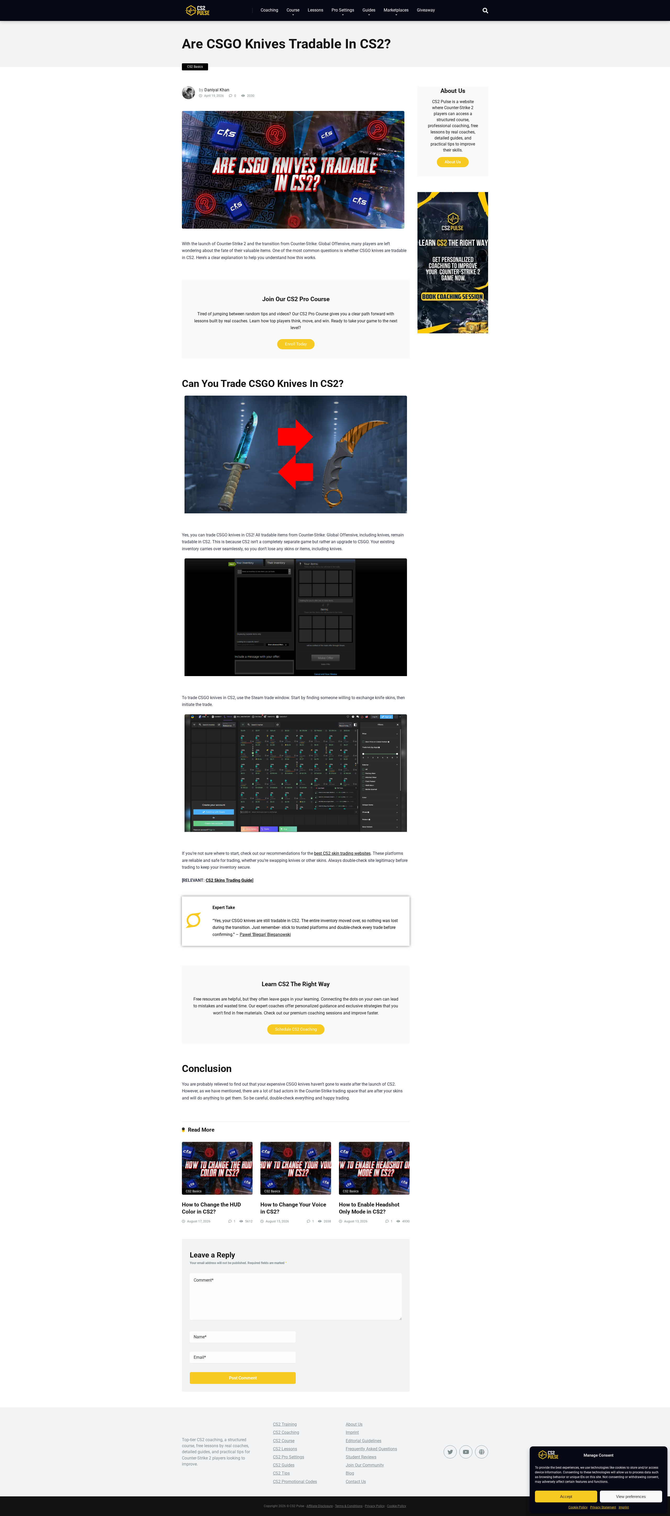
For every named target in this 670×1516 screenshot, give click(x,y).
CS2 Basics (195, 67)
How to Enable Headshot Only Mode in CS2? (369, 1208)
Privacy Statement (603, 1507)
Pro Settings (343, 10)
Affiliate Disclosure (319, 1506)
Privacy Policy (375, 1506)
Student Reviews (361, 1457)
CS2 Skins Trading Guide (229, 880)
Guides (368, 10)
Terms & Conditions (348, 1506)
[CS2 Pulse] (197, 8)
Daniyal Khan (216, 89)
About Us (453, 162)
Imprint (624, 1507)
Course (293, 10)
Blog (350, 1473)
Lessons (315, 10)
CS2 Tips (281, 1473)
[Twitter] (450, 1451)
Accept (566, 1496)
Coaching (269, 10)
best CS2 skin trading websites (342, 853)
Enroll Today (296, 344)
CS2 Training (285, 1424)
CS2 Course (283, 1440)
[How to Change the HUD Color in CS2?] (217, 1168)
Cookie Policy (578, 1507)
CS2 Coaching (286, 1432)
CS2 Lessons (285, 1448)
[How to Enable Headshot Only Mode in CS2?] (374, 1168)
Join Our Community (365, 1465)
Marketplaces (396, 10)
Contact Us (356, 1481)
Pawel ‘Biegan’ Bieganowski (265, 934)
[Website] (481, 1451)
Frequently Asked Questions (371, 1448)
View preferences (631, 1496)
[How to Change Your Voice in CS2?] (295, 1168)
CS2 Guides (283, 1465)
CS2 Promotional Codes (295, 1481)
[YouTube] (465, 1451)
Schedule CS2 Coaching (296, 1029)
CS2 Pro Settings (288, 1457)
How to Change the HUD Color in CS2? (211, 1208)
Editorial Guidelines (363, 1440)
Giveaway (426, 10)
